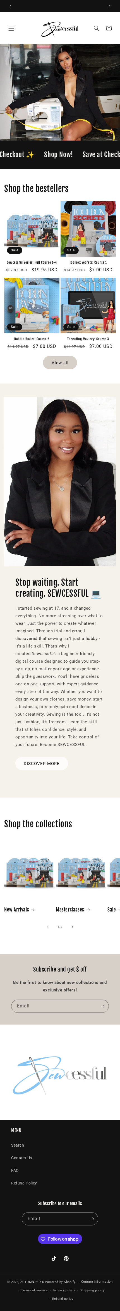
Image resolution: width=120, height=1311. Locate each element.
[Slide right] (72, 927)
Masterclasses (70, 910)
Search (17, 1145)
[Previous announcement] (10, 6)
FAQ (15, 1170)
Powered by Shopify (60, 1282)
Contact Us (21, 1158)
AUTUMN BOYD (32, 1282)
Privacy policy (64, 1290)
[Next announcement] (110, 6)
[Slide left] (48, 927)
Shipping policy (92, 1290)
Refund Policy (24, 1183)
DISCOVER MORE (42, 763)
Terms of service (34, 1290)
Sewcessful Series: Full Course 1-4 (32, 262)
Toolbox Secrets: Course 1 (88, 262)
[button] (11, 28)
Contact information (97, 1282)
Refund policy (62, 1299)
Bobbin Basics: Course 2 (31, 339)
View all (60, 362)
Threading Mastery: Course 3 (88, 339)
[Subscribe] (102, 1006)
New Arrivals (16, 910)
